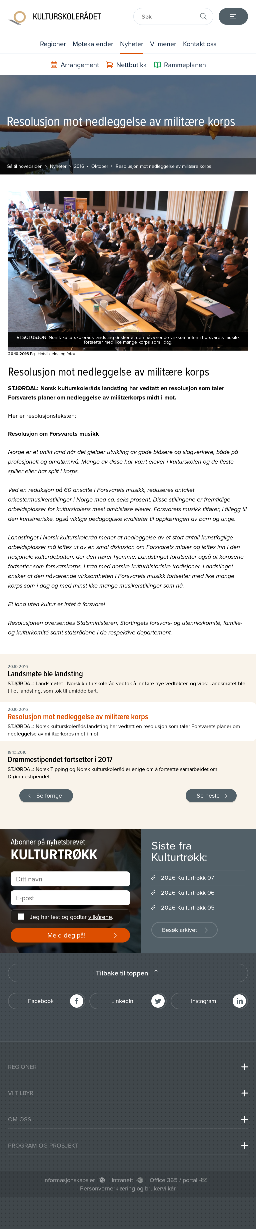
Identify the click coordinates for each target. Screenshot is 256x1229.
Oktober (99, 166)
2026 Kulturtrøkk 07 (187, 877)
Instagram (203, 1001)
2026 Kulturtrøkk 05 (188, 907)
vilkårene (100, 917)
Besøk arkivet (179, 930)
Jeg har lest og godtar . (71, 917)
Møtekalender (93, 44)
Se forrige (49, 795)
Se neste (208, 795)
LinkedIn (122, 1001)
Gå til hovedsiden (25, 166)
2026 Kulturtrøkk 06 (188, 892)
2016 (79, 166)
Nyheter (131, 44)
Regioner (53, 44)
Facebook (41, 1001)
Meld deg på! (66, 935)
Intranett (122, 1180)
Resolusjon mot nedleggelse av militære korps (163, 166)
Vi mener (163, 44)
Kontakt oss (199, 44)
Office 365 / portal (173, 1180)
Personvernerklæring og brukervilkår (128, 1188)
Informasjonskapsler (69, 1180)
